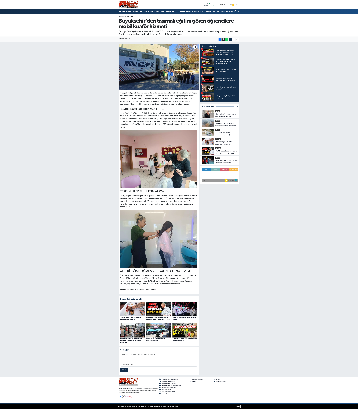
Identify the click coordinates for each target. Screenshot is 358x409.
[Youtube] (130, 396)
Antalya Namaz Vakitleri (169, 383)
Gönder (124, 370)
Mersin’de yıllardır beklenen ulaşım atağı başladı (225, 134)
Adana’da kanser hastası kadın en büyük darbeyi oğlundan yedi (225, 115)
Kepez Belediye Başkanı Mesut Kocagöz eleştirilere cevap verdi (226, 152)
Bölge (196, 11)
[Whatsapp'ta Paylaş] (226, 39)
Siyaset (136, 11)
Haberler (122, 16)
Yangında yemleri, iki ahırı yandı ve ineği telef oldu (226, 161)
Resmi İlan (230, 11)
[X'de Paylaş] (223, 39)
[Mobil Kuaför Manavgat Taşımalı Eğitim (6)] (158, 159)
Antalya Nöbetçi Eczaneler (170, 379)
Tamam (238, 406)
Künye (194, 381)
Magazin (189, 11)
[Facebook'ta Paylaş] (220, 39)
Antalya (122, 11)
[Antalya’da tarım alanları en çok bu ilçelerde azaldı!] (184, 330)
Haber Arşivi (165, 393)
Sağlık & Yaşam (218, 11)
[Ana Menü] (238, 12)
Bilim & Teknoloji (172, 11)
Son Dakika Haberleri (168, 391)
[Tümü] (237, 106)
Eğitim (182, 11)
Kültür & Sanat (206, 11)
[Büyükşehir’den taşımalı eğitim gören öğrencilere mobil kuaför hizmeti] (159, 67)
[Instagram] (126, 396)
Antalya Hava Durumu (168, 381)
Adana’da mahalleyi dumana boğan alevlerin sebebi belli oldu (226, 124)
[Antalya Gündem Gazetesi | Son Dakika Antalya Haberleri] (128, 4)
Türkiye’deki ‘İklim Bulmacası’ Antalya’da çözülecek (223, 143)
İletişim (218, 379)
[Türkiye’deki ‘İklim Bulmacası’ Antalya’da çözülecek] (132, 309)
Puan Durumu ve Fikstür (169, 387)
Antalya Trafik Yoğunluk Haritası (171, 385)
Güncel (129, 11)
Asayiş (156, 11)
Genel (150, 11)
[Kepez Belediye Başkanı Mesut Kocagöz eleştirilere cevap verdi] (158, 309)
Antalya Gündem (221, 381)
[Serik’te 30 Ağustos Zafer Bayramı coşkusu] (158, 330)
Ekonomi (143, 11)
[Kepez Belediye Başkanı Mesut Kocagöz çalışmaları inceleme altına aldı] (132, 330)
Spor (162, 11)
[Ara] (235, 12)
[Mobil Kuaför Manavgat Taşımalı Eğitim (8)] (158, 239)
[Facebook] (120, 396)
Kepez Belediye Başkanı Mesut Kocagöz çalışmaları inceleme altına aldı (131, 340)
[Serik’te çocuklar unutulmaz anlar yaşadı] (184, 309)
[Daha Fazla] (230, 39)
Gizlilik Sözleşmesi (197, 379)
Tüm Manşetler (166, 389)
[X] (123, 396)
